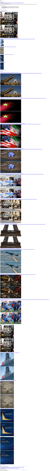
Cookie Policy (17, 468)
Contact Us (4, 468)
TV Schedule (1, 468)
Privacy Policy (13, 468)
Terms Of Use (10, 468)
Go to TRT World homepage (3, 10)
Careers (7, 468)
